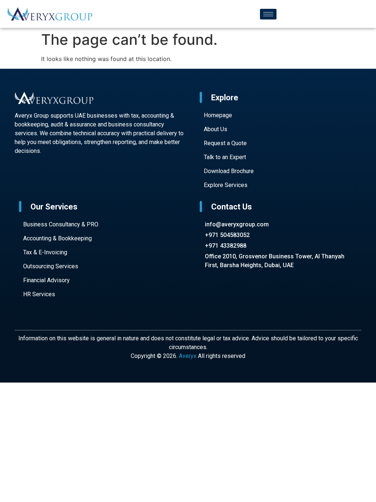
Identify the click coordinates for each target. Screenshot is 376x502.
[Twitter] (56, 180)
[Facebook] (20, 180)
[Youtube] (32, 180)
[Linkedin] (67, 180)
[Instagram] (44, 180)
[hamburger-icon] (268, 14)
